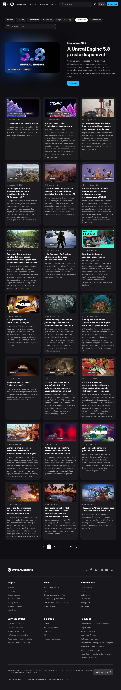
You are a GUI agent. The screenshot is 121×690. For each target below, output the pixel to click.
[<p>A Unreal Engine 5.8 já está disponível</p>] (60, 64)
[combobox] (31, 26)
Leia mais (73, 83)
